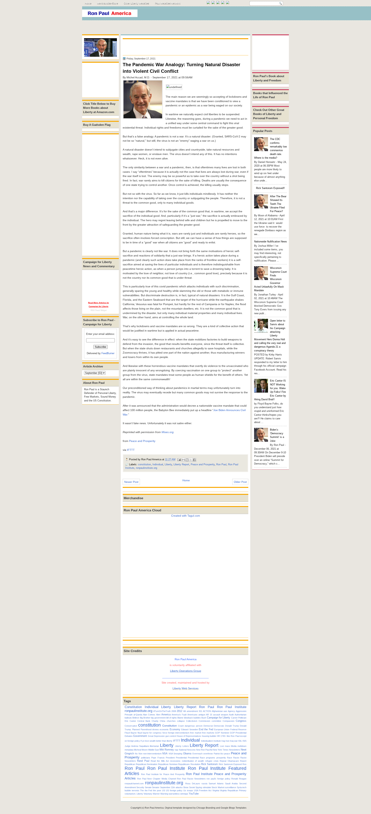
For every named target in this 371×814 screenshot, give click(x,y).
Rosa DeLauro (192, 783)
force (165, 733)
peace (227, 753)
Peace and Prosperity (142, 441)
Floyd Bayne (131, 733)
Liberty (168, 464)
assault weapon (220, 714)
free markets (208, 733)
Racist (236, 757)
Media (234, 746)
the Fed (148, 790)
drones (155, 729)
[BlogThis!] (187, 460)
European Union (221, 729)
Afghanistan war (219, 711)
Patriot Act (218, 753)
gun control (170, 736)
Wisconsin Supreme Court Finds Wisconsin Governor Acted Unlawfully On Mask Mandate (270, 279)
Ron (244, 764)
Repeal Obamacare (229, 761)
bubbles (197, 718)
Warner (156, 794)
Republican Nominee (168, 764)
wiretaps (184, 794)
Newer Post (131, 481)
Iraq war (234, 741)
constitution (144, 464)
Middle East (153, 750)
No (136, 753)
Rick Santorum (209, 764)
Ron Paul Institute (231, 707)
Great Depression (156, 736)
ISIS (244, 741)
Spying (199, 787)
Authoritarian (240, 714)
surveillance (230, 787)
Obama (187, 753)
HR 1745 (221, 736)
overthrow (208, 753)
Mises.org (168, 432)
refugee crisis (212, 761)
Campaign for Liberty (218, 717)
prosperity (221, 757)
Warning (164, 794)
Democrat (208, 726)
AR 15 (209, 714)
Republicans (184, 764)
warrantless (174, 794)
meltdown (241, 746)
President (170, 757)
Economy (175, 729)
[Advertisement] (218, 14)
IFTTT (131, 449)
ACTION (207, 711)
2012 (179, 711)
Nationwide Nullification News (270, 241)
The (142, 790)
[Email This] (183, 460)
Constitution (133, 707)
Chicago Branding (205, 807)
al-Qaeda (138, 714)
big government (158, 718)
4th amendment (190, 711)
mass (227, 746)
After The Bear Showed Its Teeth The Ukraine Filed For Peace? (278, 204)
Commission (204, 721)
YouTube (194, 793)
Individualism (207, 741)
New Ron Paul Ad (204, 750)
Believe (135, 718)
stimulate (207, 787)
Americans (192, 714)
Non (140, 753)
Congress (241, 720)
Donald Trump (232, 726)
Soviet (192, 787)
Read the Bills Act (160, 761)
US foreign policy (174, 790)
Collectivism (191, 721)
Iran (227, 741)
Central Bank (143, 721)
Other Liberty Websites (136, 3)
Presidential (181, 757)
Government (140, 735)
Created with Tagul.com (185, 515)
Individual (157, 464)
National (182, 750)
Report (243, 761)
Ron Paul (221, 464)
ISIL (240, 741)
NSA (165, 753)
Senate (148, 787)
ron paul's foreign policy (218, 779)
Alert (158, 714)
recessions (175, 761)
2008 (173, 711)
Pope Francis (157, 757)
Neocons (191, 750)
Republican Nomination (146, 764)
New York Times (220, 750)
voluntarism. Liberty (134, 794)
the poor (157, 790)
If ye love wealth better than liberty (156, 741)
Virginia (215, 790)
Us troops (188, 790)
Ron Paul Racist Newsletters (191, 779)
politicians (145, 757)
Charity (155, 721)
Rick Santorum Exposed (230, 764)
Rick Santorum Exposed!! (270, 188)
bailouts (128, 718)
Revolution (195, 764)
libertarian (154, 746)
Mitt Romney (167, 749)
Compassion (228, 721)
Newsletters (234, 750)
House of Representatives (189, 736)
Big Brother (145, 718)
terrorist (135, 790)
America (166, 714)
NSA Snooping (175, 753)
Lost (222, 746)
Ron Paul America (154, 807)
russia (204, 783)
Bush (203, 718)
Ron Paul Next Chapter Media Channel (156, 779)
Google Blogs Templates (233, 807)
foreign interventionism (178, 733)
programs (210, 757)
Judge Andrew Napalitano (137, 746)
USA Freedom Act (202, 790)
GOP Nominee (222, 733)
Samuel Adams (216, 783)
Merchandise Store (107, 3)
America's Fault (179, 714)
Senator (155, 787)
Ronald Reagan (238, 779)
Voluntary (148, 794)
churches (171, 721)
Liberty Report (181, 464)
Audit (231, 714)
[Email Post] (179, 459)
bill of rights (171, 718)
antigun (201, 714)
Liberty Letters (182, 746)
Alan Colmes (149, 714)
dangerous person (193, 726)
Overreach (197, 753)
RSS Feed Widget (99, 310)
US (163, 790)
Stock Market (218, 787)
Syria (239, 787)
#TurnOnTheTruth (162, 711)
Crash (181, 726)
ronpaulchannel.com (134, 783)
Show (185, 787)
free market (195, 733)
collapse (181, 721)
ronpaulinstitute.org (146, 467)
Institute (217, 741)
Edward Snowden (189, 729)
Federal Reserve (238, 729)
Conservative (131, 726)
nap (176, 750)
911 (200, 711)
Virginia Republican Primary (233, 790)
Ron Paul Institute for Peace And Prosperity (163, 774)
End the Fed (206, 729)
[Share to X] (191, 460)
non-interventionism (152, 753)
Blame (180, 718)
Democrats (219, 726)
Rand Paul (143, 760)
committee (216, 721)
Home (88, 3)
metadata (129, 750)
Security (140, 787)
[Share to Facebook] (194, 460)
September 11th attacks (171, 787)
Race (229, 757)
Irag (223, 741)
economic (164, 729)
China (162, 721)
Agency (231, 711)
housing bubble (209, 736)
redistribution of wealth (193, 761)
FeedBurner (107, 353)
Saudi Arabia (231, 783)
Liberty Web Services (185, 688)
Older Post (240, 481)
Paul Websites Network (167, 3)
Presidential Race (196, 757)
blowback (188, 718)
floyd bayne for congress (150, 733)
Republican (130, 764)
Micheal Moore (141, 750)
